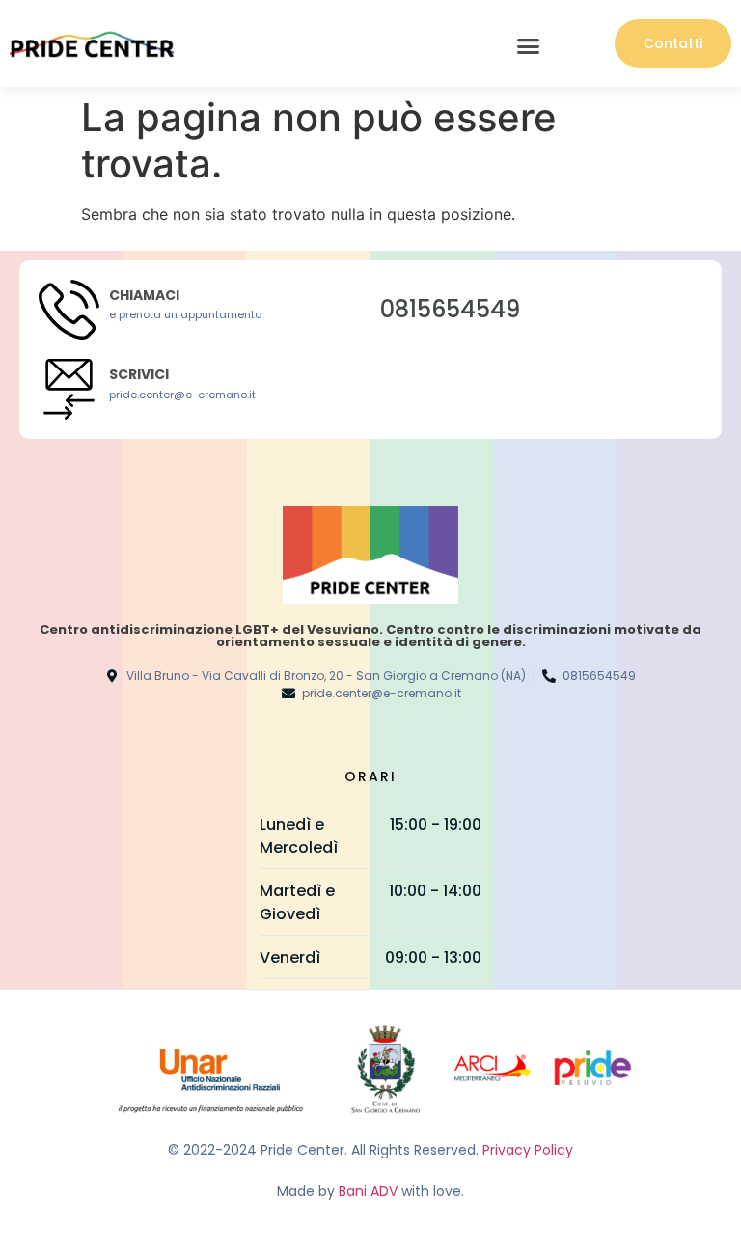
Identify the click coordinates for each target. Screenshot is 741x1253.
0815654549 (450, 309)
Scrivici (139, 374)
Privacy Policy (527, 1149)
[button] (528, 46)
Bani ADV (368, 1191)
